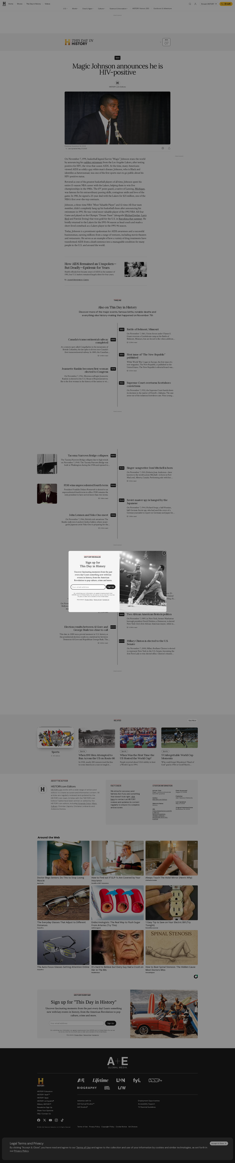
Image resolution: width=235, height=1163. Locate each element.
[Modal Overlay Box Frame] (117, 581)
